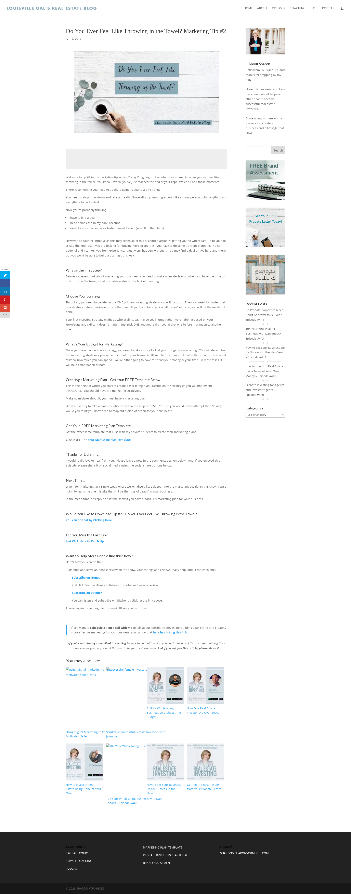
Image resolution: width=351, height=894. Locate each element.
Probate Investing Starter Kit (166, 855)
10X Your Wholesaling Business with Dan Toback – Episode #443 (264, 333)
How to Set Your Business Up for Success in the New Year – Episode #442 (265, 352)
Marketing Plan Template (162, 847)
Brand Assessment (157, 863)
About (262, 8)
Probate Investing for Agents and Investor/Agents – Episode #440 (265, 390)
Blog (314, 8)
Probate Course (78, 853)
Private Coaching (79, 861)
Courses (278, 8)
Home (248, 8)
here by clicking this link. (170, 632)
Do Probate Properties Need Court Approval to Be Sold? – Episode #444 (265, 315)
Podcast (329, 8)
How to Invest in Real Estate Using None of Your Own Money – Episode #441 (264, 371)
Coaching (298, 8)
